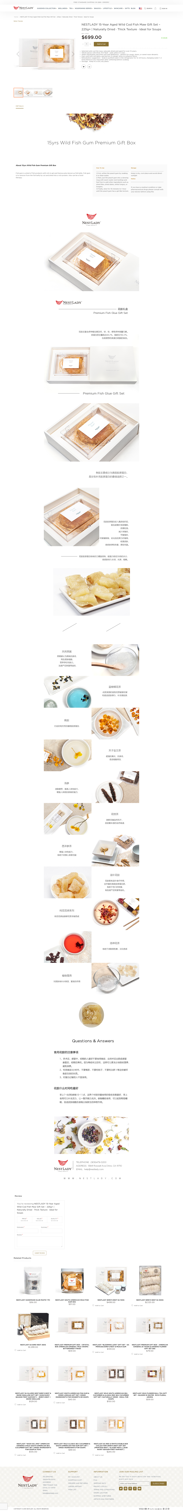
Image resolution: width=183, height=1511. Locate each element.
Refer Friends (18, 21)
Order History (75, 1486)
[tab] (20, 106)
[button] (18, 54)
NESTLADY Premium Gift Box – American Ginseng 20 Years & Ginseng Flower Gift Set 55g (150, 1346)
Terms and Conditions (104, 1489)
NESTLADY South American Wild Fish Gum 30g (72, 1301)
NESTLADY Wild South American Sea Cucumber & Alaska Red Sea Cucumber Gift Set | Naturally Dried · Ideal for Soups (111, 1396)
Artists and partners (104, 1499)
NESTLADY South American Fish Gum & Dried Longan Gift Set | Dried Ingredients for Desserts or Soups (72, 1395)
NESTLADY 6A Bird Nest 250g (33, 1345)
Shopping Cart (75, 1480)
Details (20, 106)
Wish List (72, 1489)
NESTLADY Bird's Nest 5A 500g (150, 1300)
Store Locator (100, 1493)
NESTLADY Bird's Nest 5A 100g (111, 1300)
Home (16, 17)
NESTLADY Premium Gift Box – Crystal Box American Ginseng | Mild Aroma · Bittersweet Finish (72, 1346)
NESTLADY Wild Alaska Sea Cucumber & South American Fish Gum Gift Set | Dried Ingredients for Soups (72, 1445)
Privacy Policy (100, 1486)
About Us (98, 1477)
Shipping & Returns (102, 1496)
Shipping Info (100, 1483)
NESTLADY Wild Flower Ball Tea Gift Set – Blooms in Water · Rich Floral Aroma (150, 1395)
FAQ (95, 1480)
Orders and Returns (78, 1483)
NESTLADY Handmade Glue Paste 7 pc (33, 1300)
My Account (74, 1477)
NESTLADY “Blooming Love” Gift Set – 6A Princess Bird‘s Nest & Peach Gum (111, 1346)
